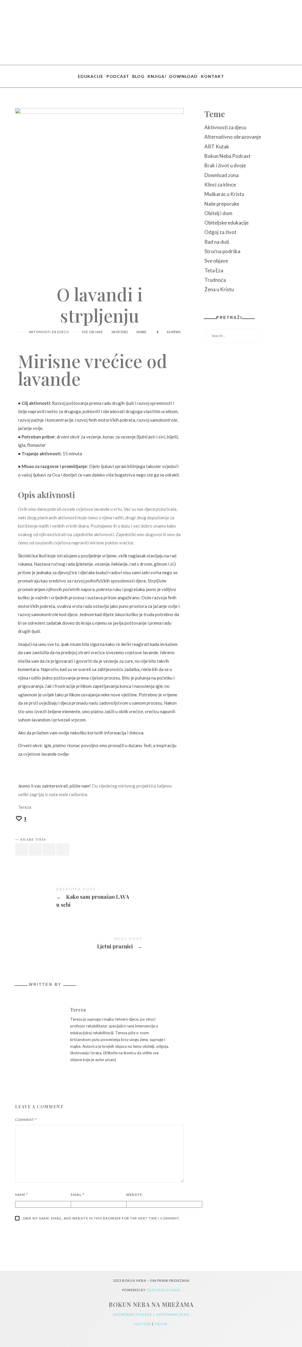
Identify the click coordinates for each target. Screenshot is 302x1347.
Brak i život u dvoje (225, 165)
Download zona (221, 175)
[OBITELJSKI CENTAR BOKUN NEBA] (151, 32)
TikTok (161, 1324)
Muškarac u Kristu (224, 194)
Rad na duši (216, 242)
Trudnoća (215, 280)
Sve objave (92, 332)
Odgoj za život (220, 232)
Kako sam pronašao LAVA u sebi (99, 898)
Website (134, 1195)
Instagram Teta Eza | (134, 1314)
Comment (26, 1120)
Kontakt (212, 76)
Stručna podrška (222, 251)
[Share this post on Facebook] (21, 849)
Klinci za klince (220, 184)
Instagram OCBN (172, 1314)
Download (183, 76)
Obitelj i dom (218, 213)
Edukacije (90, 76)
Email (77, 1195)
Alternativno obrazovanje (232, 137)
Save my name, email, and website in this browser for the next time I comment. (101, 1218)
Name (21, 1195)
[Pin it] (48, 849)
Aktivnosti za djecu (49, 332)
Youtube (143, 1324)
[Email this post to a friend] (62, 849)
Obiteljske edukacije (226, 223)
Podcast (117, 76)
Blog (138, 76)
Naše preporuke (221, 204)
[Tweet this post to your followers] (35, 849)
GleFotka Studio (163, 1290)
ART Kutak (216, 146)
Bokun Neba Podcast (227, 156)
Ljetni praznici (99, 944)
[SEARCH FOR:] (245, 336)
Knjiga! (156, 76)
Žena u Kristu (219, 289)
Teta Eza (213, 270)
